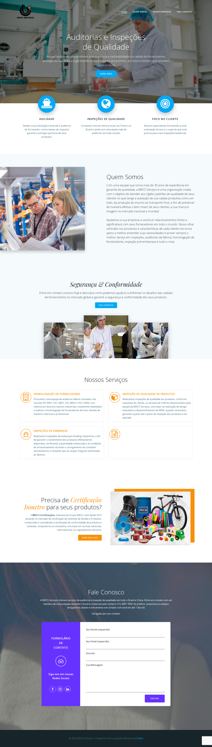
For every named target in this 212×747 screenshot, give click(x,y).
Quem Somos (140, 11)
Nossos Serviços (162, 11)
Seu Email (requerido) (97, 641)
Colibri (139, 738)
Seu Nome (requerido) (98, 629)
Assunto (90, 653)
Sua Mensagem (94, 665)
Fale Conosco (184, 11)
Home (124, 11)
